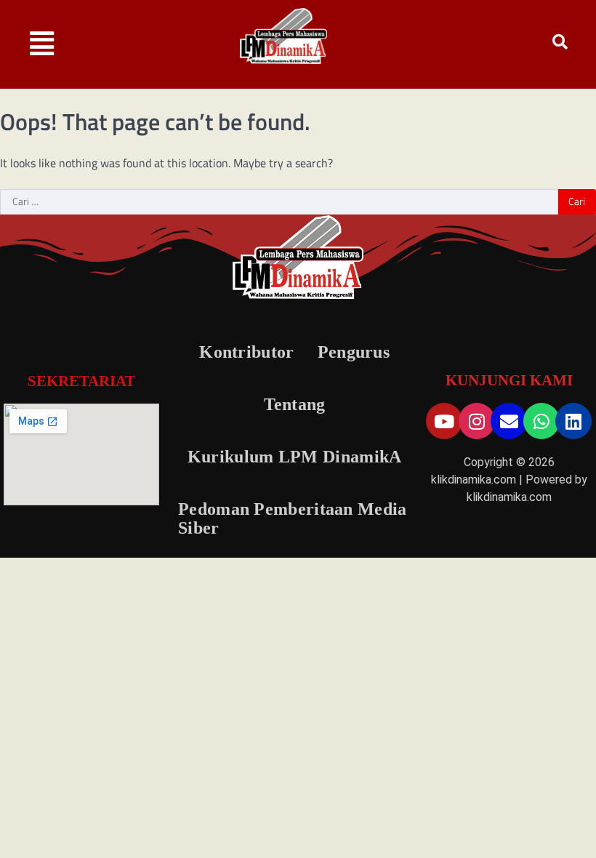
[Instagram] (477, 421)
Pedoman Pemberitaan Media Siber (292, 518)
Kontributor (246, 351)
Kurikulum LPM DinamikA (295, 456)
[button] (42, 44)
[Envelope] (509, 421)
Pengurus (354, 351)
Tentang (295, 404)
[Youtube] (444, 421)
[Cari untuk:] (279, 202)
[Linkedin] (573, 421)
